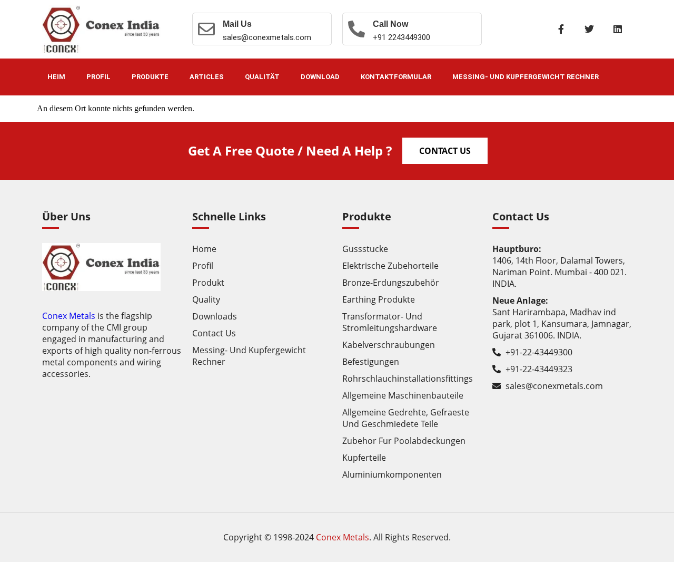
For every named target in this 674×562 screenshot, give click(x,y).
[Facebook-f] (561, 29)
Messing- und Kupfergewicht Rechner (525, 77)
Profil (98, 77)
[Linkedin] (617, 29)
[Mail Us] (206, 29)
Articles (207, 77)
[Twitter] (589, 29)
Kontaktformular (396, 77)
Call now (390, 24)
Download (320, 77)
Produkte (150, 77)
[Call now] (356, 29)
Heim (56, 77)
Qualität (262, 77)
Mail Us (237, 24)
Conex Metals (68, 316)
